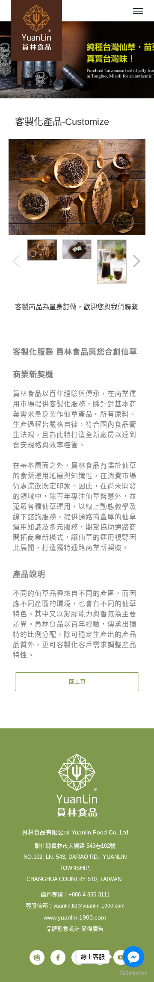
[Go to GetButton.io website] (133, 973)
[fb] (58, 957)
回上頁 (77, 681)
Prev (16, 261)
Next (137, 261)
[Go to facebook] (133, 956)
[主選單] (138, 11)
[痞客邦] (37, 957)
